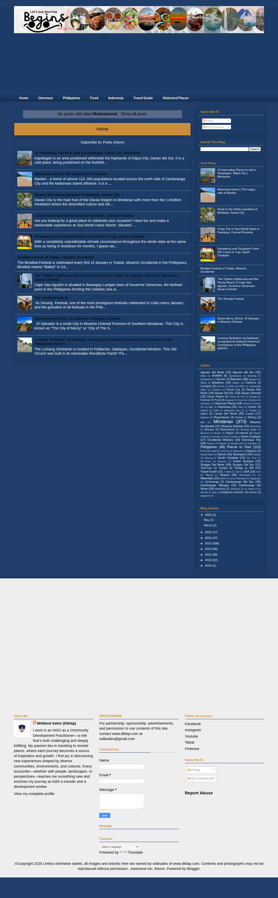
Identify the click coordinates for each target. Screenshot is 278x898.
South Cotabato (228, 457)
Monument (255, 426)
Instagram (193, 730)
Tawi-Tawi (206, 468)
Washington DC (247, 475)
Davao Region (215, 396)
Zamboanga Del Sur (239, 481)
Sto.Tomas (205, 461)
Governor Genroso (247, 400)
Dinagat (253, 396)
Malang (252, 417)
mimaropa (235, 489)
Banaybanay (235, 376)
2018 (208, 565)
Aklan (203, 376)
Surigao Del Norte (212, 464)
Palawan (222, 443)
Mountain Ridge (249, 429)
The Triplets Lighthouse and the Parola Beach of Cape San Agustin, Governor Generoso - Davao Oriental (237, 284)
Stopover (222, 461)
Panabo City (237, 443)
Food (94, 98)
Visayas (225, 474)
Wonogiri (241, 478)
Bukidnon (218, 382)
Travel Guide (143, 98)
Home (23, 98)
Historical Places (176, 98)
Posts (209, 120)
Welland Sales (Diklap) (56, 723)
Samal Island (206, 454)
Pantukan (252, 443)
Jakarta (204, 410)
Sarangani (239, 454)
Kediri (216, 410)
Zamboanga (212, 481)
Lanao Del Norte (225, 413)
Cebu (231, 386)
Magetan (204, 417)
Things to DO (244, 467)
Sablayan (251, 451)
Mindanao (223, 421)
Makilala (239, 417)
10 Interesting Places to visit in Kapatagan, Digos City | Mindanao (87, 153)
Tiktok (189, 742)
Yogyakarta (255, 478)
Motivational (227, 429)
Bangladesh (206, 379)
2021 (208, 554)
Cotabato (216, 389)
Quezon (225, 451)
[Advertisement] (139, 63)
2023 (208, 543)
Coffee (241, 386)
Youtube (191, 736)
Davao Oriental (251, 393)
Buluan (236, 383)
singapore (205, 496)
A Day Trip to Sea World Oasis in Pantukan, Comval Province (84, 216)
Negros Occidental (237, 433)
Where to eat (226, 478)
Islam (240, 407)
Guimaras (205, 403)
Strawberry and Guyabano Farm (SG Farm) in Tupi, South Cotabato (89, 237)
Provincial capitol (208, 451)
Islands (252, 407)
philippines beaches (232, 492)
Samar (221, 454)
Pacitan (210, 443)
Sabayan (237, 451)
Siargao (257, 454)
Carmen (220, 386)
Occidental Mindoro (220, 439)
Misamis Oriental (232, 426)
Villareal (209, 475)
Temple (223, 468)
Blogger (193, 869)
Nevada (216, 436)
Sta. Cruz (252, 458)
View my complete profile (34, 794)
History (246, 403)
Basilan (221, 379)
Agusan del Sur (243, 372)
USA (246, 471)
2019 (208, 560)
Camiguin (205, 386)
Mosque (209, 429)
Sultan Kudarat (243, 461)
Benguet (253, 379)
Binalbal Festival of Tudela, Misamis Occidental (55, 257)
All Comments (214, 127)
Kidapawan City (232, 410)
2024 (208, 537)
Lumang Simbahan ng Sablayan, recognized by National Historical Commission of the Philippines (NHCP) (238, 343)
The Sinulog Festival (51, 298)
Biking (203, 383)
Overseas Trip (251, 439)
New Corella (230, 436)
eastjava (220, 488)
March (208, 525)
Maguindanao (222, 417)
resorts (253, 492)
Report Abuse (199, 793)
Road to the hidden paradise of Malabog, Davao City (76, 195)
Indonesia (116, 98)
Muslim (217, 433)
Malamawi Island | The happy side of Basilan (70, 174)
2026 (208, 514)
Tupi (237, 471)
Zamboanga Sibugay (214, 485)
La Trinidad (251, 410)
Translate (135, 852)
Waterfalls (206, 478)
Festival (205, 400)
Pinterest (192, 749)
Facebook (193, 724)
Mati (202, 422)
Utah (258, 471)
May (207, 519)
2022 (208, 548)
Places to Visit (239, 447)
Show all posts (134, 114)
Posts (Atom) (113, 142)
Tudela (227, 471)
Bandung (251, 376)
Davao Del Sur (224, 393)
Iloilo (211, 407)
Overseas (45, 98)
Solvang (208, 458)
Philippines (71, 98)
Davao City (233, 389)
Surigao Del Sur (243, 464)
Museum (204, 433)
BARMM (217, 375)
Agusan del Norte (212, 372)
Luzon (250, 413)
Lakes (204, 413)
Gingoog (229, 400)
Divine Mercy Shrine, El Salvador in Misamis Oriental (77, 319)
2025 (208, 532)
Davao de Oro (237, 396)
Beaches (236, 379)
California (250, 382)
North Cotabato (251, 436)
